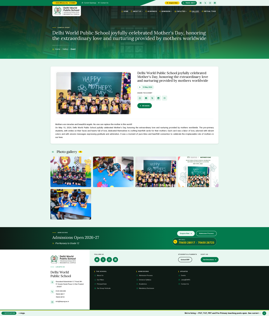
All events (145, 106)
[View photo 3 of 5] (155, 172)
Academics (152, 11)
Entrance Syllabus (145, 280)
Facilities (181, 11)
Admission (166, 11)
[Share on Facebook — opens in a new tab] (146, 98)
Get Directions (210, 260)
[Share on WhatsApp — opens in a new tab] (140, 98)
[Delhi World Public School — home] (66, 11)
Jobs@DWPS (185, 280)
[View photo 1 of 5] (70, 172)
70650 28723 (206, 242)
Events (183, 275)
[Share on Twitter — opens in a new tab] (152, 98)
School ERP (186, 260)
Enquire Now (173, 3)
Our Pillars (100, 280)
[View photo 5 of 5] (70, 204)
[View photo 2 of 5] (113, 172)
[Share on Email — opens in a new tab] (164, 98)
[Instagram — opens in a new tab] (210, 3)
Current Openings (90, 3)
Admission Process (206, 233)
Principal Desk (102, 284)
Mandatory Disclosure (146, 288)
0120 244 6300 (61, 291)
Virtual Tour (210, 11)
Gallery (195, 11)
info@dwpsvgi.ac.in (62, 301)
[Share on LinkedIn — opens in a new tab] (158, 98)
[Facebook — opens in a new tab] (200, 3)
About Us (137, 11)
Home (126, 11)
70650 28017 (190, 3)
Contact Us (104, 3)
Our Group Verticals (104, 288)
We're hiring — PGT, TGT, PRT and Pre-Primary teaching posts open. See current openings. (189, 313)
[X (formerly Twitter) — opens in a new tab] (205, 3)
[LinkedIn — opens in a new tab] (215, 3)
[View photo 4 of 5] (198, 172)
